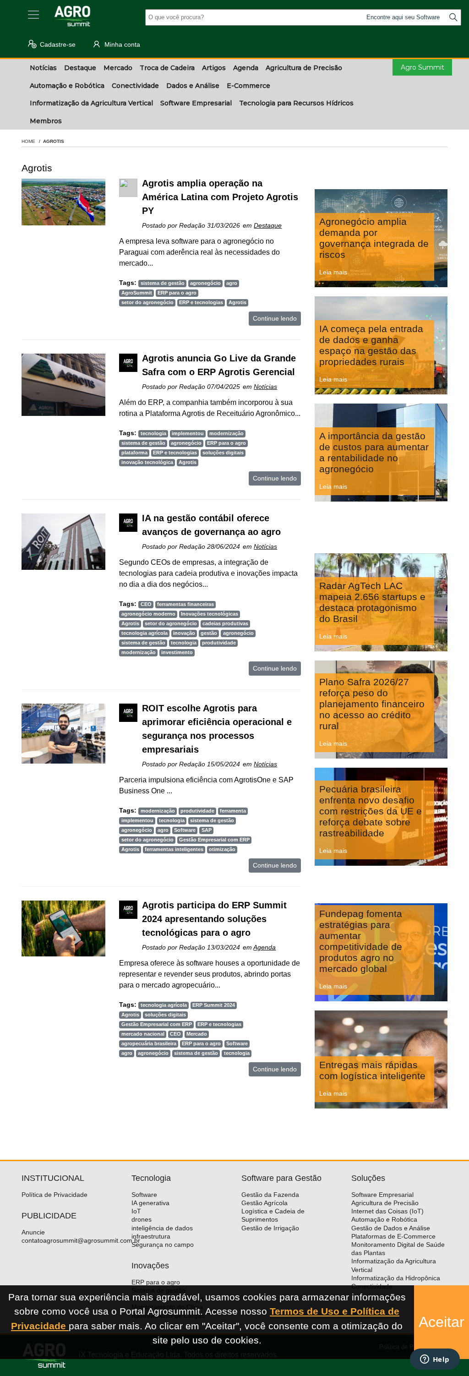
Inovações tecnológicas (209, 614)
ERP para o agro (177, 292)
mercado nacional (142, 1034)
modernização (226, 433)
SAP (207, 830)
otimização (222, 849)
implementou (188, 433)
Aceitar (441, 1322)
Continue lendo (275, 318)
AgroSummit (136, 292)
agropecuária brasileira (148, 1043)
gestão (209, 633)
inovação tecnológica (147, 462)
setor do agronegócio (147, 302)
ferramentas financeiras (185, 604)
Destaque (268, 225)
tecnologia (153, 433)
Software (185, 830)
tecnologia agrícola (144, 633)
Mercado (196, 1034)
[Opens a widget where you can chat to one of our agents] (434, 1360)
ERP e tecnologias (201, 302)
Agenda (264, 947)
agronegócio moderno (148, 614)
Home (28, 141)
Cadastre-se (57, 44)
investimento (177, 652)
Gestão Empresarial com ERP (214, 839)
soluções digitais (223, 452)
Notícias (265, 386)
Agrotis (237, 302)
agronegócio (205, 283)
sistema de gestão (163, 283)
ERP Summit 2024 (213, 1005)
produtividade (219, 642)
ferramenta (233, 811)
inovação (184, 633)
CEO (146, 604)
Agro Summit (422, 67)
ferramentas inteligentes (174, 849)
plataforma (134, 452)
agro (231, 283)
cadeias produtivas (225, 623)
